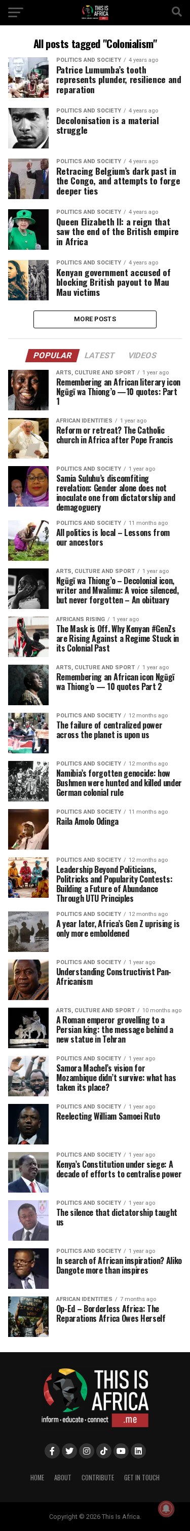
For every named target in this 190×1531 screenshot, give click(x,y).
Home (37, 1477)
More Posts (95, 319)
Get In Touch (142, 1477)
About (62, 1477)
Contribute (98, 1477)
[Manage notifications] (166, 1509)
